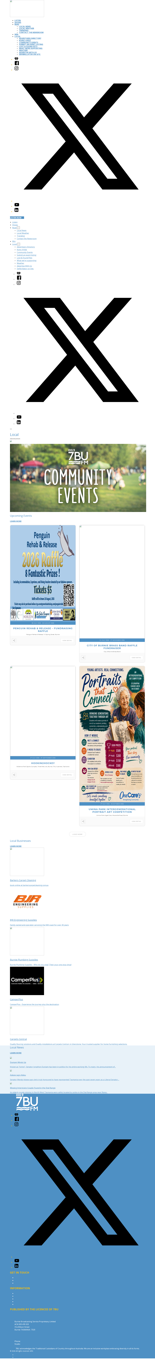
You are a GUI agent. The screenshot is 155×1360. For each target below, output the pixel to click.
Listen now (15, 217)
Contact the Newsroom (31, 32)
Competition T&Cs (22, 1296)
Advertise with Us (22, 1280)
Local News (25, 26)
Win (16, 34)
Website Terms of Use (24, 1301)
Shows (18, 22)
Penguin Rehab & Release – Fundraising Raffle (43, 629)
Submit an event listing (31, 44)
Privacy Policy (20, 1293)
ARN (16, 1355)
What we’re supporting (30, 48)
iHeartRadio (19, 1357)
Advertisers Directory (30, 38)
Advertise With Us (28, 52)
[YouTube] (17, 206)
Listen (18, 20)
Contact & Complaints (24, 1277)
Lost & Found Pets (28, 46)
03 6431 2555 (26, 1341)
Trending (23, 30)
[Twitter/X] (80, 201)
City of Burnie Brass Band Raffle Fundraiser (112, 647)
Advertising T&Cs (22, 1299)
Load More (77, 834)
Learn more (15, 521)
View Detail (67, 640)
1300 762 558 (26, 1344)
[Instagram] (16, 70)
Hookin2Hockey (43, 763)
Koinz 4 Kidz (25, 40)
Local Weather (26, 28)
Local (18, 36)
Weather (23, 50)
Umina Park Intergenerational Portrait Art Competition (112, 810)
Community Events (28, 42)
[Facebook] (17, 64)
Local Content (20, 1304)
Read (17, 24)
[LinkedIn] (16, 211)
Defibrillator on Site (30, 54)
